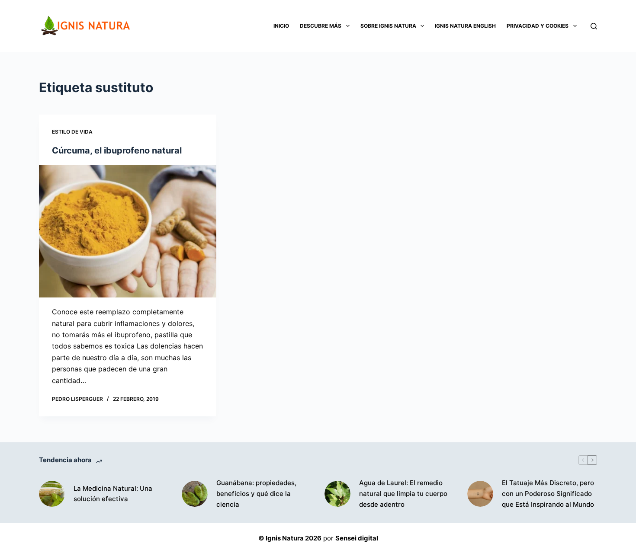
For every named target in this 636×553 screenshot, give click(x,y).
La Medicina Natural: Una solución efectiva (113, 493)
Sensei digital (356, 538)
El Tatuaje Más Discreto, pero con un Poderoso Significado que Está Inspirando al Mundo (548, 493)
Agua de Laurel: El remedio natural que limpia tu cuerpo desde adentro (403, 493)
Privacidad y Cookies (538, 25)
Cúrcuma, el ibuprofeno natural (117, 150)
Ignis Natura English (465, 25)
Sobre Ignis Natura (388, 25)
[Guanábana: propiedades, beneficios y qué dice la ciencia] (195, 494)
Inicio (281, 25)
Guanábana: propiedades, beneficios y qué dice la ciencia (256, 493)
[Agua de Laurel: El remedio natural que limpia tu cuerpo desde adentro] (337, 494)
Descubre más (320, 25)
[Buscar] (594, 26)
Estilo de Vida (72, 131)
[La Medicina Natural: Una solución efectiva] (52, 494)
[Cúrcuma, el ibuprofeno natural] (127, 231)
